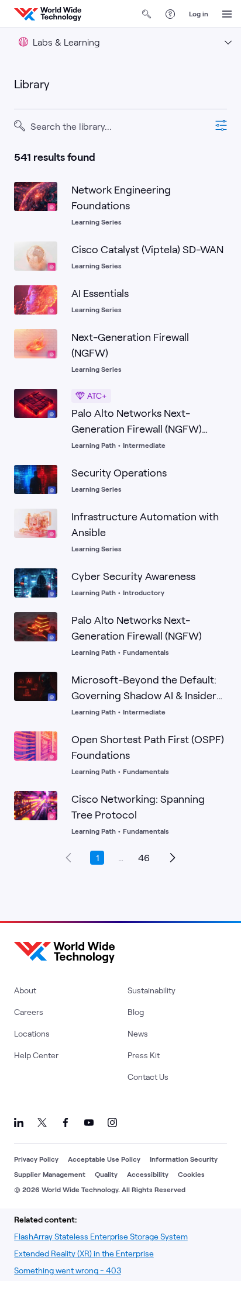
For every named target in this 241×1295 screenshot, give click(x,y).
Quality (106, 1174)
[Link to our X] (42, 1122)
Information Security (184, 1159)
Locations (32, 1033)
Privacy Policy (36, 1159)
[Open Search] (147, 14)
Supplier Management (49, 1174)
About (25, 990)
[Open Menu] (227, 14)
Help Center (36, 1055)
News (138, 1033)
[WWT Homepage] (47, 14)
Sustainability (151, 990)
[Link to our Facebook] (65, 1122)
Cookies (191, 1174)
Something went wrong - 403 (67, 1270)
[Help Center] (170, 14)
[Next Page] (172, 858)
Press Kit (144, 1055)
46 (144, 857)
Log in (198, 13)
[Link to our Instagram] (112, 1122)
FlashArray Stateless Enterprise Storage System (101, 1236)
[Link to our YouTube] (89, 1122)
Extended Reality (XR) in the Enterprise (84, 1253)
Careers (28, 1012)
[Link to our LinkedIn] (18, 1122)
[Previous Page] (69, 858)
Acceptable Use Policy (104, 1159)
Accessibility (147, 1174)
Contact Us (148, 1077)
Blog (136, 1012)
